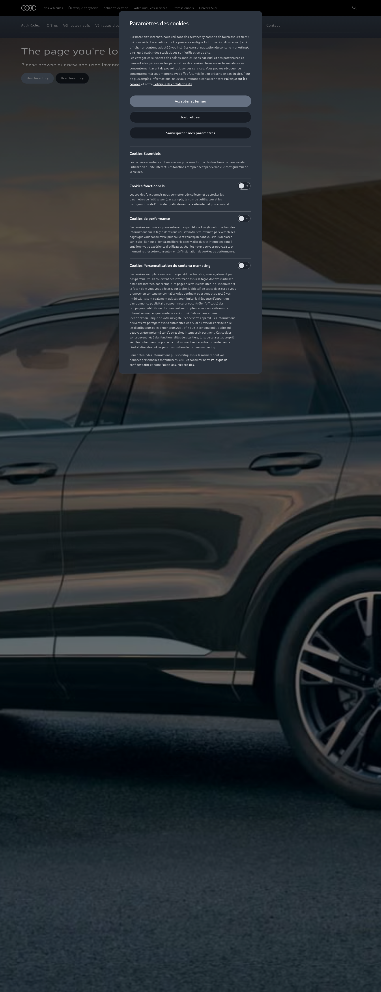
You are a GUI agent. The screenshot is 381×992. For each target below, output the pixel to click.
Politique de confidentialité (172, 84)
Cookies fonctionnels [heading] (147, 186)
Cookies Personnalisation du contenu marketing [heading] (170, 265)
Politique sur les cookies (177, 364)
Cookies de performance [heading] (150, 218)
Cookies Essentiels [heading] (145, 153)
